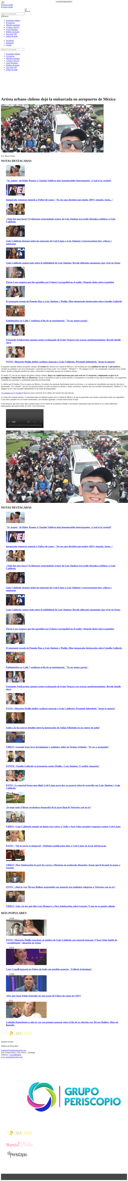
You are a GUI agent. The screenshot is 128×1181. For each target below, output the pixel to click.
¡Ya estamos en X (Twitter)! (12, 393)
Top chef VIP (11, 34)
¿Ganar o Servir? (12, 27)
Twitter (9, 45)
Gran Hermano (12, 29)
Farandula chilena (13, 20)
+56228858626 (15, 1055)
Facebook (10, 40)
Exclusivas (10, 23)
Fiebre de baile (12, 36)
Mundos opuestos (13, 25)
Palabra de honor (12, 32)
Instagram (10, 43)
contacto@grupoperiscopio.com (13, 1050)
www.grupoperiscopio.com (11, 1057)
